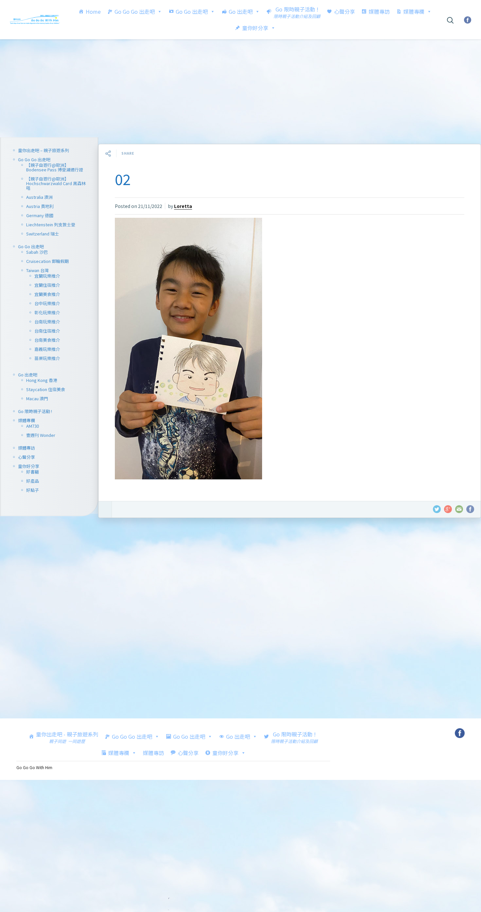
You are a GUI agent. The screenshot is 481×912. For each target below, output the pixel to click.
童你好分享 (255, 28)
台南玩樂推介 (47, 321)
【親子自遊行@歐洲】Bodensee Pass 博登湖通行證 (54, 167)
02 (123, 178)
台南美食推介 (47, 340)
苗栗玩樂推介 (47, 358)
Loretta (183, 206)
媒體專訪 (379, 11)
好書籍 (32, 472)
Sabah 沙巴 (37, 252)
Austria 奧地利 (40, 206)
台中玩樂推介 (47, 303)
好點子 (32, 490)
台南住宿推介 (47, 331)
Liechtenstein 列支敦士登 (50, 224)
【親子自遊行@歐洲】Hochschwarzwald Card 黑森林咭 (56, 183)
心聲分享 (344, 11)
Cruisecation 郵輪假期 (47, 261)
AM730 (32, 426)
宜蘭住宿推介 (47, 285)
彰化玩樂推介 (47, 312)
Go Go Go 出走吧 (135, 11)
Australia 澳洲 (39, 197)
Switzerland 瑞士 (42, 234)
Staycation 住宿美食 (45, 389)
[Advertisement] (240, 88)
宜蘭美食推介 (47, 294)
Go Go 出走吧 (192, 11)
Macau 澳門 (37, 398)
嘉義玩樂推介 (47, 349)
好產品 (32, 481)
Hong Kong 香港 (41, 380)
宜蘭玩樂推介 (47, 276)
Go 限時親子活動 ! (35, 411)
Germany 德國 (39, 215)
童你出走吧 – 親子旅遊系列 (43, 150)
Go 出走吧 (241, 11)
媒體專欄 (413, 11)
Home (93, 11)
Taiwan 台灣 (37, 270)
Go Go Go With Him (34, 767)
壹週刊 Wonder (40, 435)
